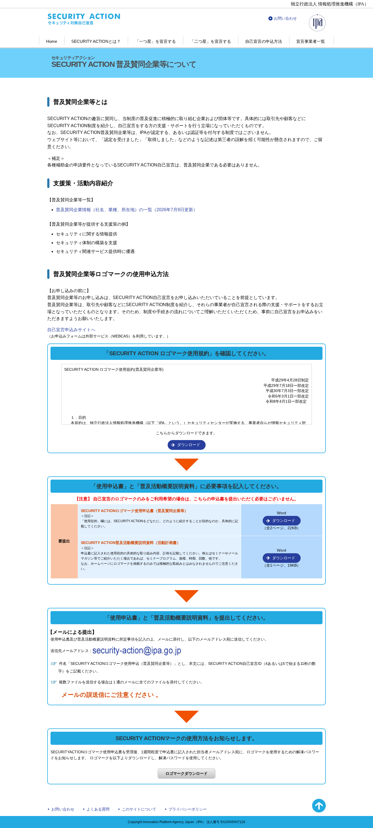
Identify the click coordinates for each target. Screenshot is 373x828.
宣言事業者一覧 (310, 41)
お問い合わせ (285, 18)
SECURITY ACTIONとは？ (96, 41)
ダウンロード (188, 445)
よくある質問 (98, 809)
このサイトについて (139, 809)
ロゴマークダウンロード (186, 773)
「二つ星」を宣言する (210, 41)
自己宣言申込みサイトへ (71, 329)
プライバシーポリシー (187, 809)
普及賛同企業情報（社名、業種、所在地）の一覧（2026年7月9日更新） (126, 209)
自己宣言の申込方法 (263, 41)
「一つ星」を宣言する (155, 41)
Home (51, 41)
